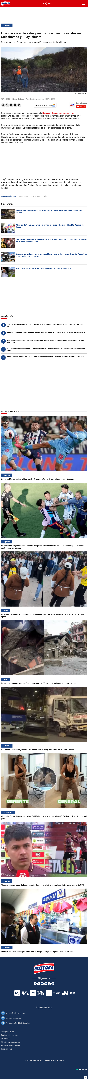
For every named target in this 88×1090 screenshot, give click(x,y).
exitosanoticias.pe (13, 1018)
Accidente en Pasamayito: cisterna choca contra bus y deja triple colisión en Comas (37, 750)
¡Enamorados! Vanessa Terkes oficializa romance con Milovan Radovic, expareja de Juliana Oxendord (45, 357)
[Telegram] (19, 105)
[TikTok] (52, 983)
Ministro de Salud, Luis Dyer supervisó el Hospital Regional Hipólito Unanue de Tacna (37, 951)
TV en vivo (5, 1039)
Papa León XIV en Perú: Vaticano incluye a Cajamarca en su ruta (43, 268)
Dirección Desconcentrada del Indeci (59, 113)
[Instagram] (45, 983)
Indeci (46, 196)
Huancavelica (36, 196)
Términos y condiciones (10, 1042)
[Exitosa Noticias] (5, 3)
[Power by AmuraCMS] (81, 1069)
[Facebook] (11, 105)
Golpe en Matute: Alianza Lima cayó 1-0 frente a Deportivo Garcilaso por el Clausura (37, 479)
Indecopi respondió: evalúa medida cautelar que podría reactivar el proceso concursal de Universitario (46, 332)
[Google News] (49, 983)
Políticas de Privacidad (10, 1045)
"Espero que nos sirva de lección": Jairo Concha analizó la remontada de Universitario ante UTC (42, 885)
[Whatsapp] (3, 105)
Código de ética (7, 1032)
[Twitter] (7, 105)
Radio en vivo (6, 1049)
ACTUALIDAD (23, 196)
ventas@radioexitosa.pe (15, 1013)
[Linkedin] (15, 105)
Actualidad (6, 25)
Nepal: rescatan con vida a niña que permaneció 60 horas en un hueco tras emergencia (39, 683)
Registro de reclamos (9, 1035)
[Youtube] (42, 983)
